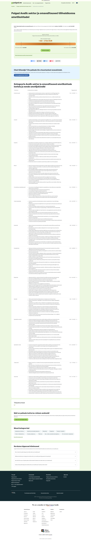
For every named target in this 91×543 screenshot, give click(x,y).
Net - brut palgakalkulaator (38, 3)
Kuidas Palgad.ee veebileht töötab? (36, 478)
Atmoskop (25, 521)
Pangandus (52, 431)
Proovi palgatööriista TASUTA (21, 75)
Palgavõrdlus (47, 3)
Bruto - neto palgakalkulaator (17, 484)
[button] (77, 3)
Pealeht (13, 6)
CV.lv (42, 513)
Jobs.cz (25, 511)
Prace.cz (25, 516)
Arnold (34, 511)
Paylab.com (35, 521)
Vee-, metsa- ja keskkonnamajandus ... (52, 434)
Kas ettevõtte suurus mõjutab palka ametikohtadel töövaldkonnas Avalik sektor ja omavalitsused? (33, 460)
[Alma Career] (45, 530)
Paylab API (48, 480)
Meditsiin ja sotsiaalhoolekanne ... (33, 431)
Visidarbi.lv (43, 518)
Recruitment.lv (44, 523)
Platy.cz (34, 518)
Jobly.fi (60, 511)
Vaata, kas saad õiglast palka (21, 419)
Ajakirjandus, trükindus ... (19, 431)
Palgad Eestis (14, 476)
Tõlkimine (40, 434)
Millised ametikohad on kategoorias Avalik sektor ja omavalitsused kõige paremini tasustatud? (33, 456)
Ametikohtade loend (27, 3)
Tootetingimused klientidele (34, 476)
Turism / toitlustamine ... (19, 434)
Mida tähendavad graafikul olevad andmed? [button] (23, 55)
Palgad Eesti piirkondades (16, 478)
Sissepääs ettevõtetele (66, 2)
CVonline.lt (43, 511)
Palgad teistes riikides (15, 480)
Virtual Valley (53, 518)
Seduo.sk (34, 516)
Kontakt (65, 476)
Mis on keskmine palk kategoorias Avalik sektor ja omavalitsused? (27, 452)
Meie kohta (31, 480)
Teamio (34, 513)
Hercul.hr (52, 516)
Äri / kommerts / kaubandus (67, 434)
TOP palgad (13, 486)
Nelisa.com (25, 523)
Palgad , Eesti (23, 6)
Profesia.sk (26, 513)
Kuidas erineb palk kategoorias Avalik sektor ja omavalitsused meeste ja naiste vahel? (31, 464)
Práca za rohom (26, 518)
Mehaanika (45, 431)
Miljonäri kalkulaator (15, 482)
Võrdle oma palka (45, 50)
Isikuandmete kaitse (45, 493)
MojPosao (52, 511)
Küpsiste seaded (60, 493)
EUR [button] (73, 2)
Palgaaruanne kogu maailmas (52, 476)
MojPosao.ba (53, 513)
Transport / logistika (60, 431)
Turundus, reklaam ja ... (31, 434)
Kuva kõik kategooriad (18, 437)
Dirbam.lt (43, 516)
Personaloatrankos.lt (45, 521)
